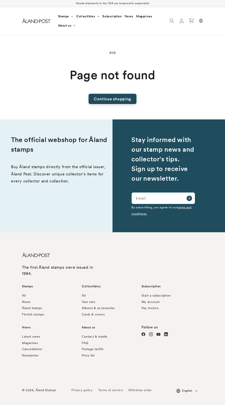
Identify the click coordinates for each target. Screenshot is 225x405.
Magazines (30, 343)
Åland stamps (32, 308)
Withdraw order (140, 390)
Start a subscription (156, 295)
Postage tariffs (92, 349)
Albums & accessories (98, 308)
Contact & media (94, 336)
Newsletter (30, 355)
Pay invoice (150, 308)
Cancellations (32, 349)
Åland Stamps (46, 390)
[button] (66, 16)
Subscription (151, 286)
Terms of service (110, 390)
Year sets (88, 302)
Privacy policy (82, 390)
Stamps (27, 286)
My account (151, 302)
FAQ (85, 343)
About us (88, 327)
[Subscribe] (189, 198)
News (26, 302)
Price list (88, 355)
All (24, 295)
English (187, 390)
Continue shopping (112, 99)
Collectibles (91, 286)
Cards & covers (93, 314)
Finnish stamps (33, 314)
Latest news (31, 336)
